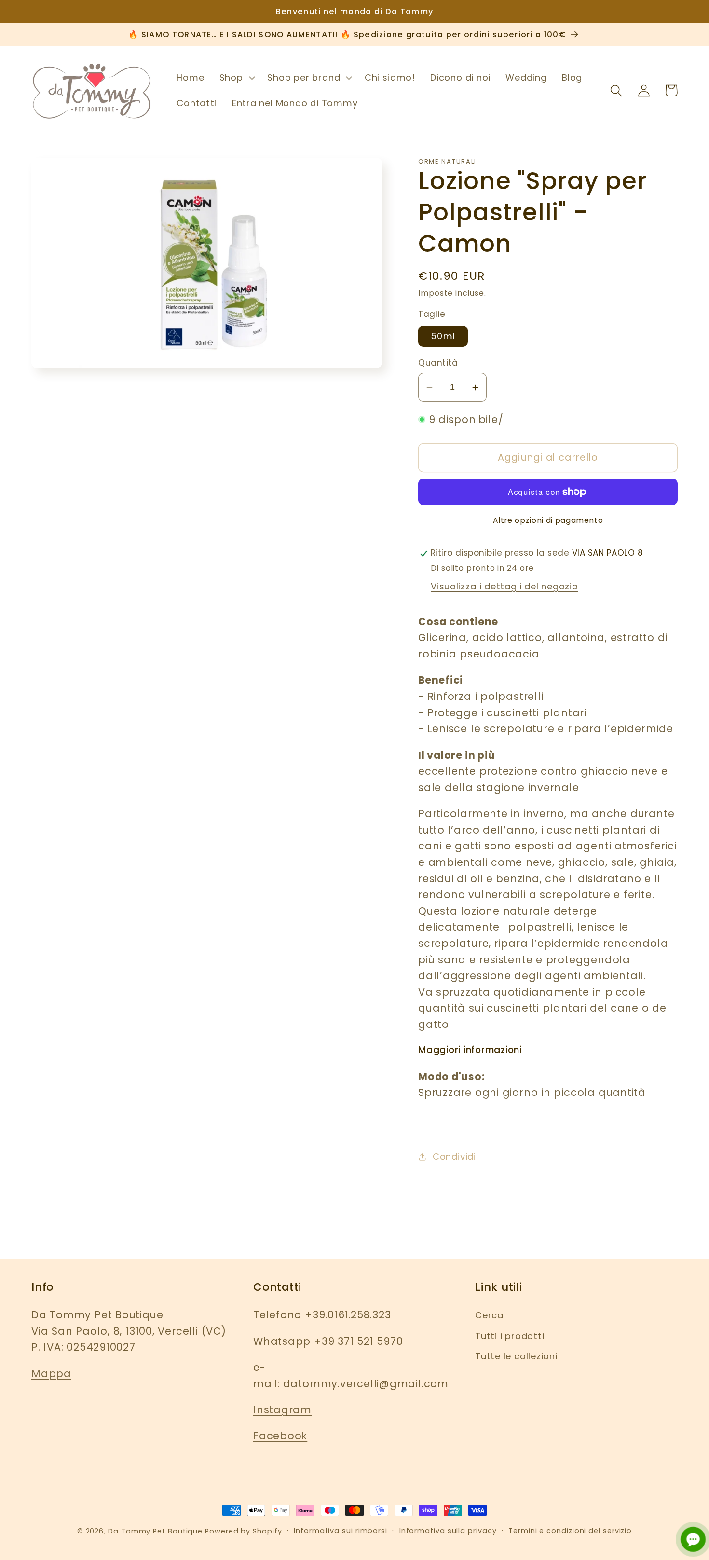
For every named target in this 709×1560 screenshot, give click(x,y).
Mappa (51, 1374)
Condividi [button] (454, 1156)
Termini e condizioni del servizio (570, 1530)
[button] (236, 78)
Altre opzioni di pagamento (548, 520)
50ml (443, 336)
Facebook (280, 1436)
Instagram (282, 1410)
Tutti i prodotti (509, 1336)
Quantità (438, 363)
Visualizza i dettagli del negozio (504, 587)
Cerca (489, 1315)
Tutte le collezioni (516, 1356)
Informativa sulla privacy (448, 1530)
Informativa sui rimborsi (340, 1530)
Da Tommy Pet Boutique (155, 1531)
